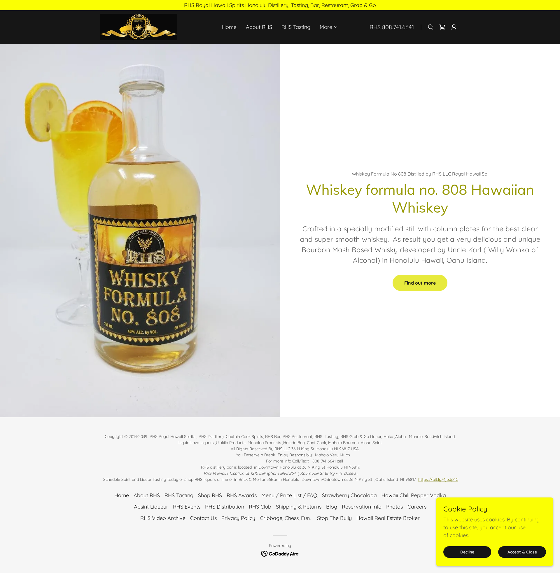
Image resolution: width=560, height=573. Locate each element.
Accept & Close (522, 552)
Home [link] (229, 27)
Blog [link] (331, 506)
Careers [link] (416, 506)
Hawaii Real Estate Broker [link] (388, 518)
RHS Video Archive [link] (163, 518)
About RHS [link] (259, 27)
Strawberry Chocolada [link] (349, 495)
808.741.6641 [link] (398, 27)
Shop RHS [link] (210, 495)
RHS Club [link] (260, 506)
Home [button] (121, 495)
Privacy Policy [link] (238, 518)
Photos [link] (394, 506)
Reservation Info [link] (362, 506)
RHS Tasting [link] (295, 27)
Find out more (420, 283)
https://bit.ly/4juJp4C (438, 479)
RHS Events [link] (186, 506)
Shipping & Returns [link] (298, 506)
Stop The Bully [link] (334, 518)
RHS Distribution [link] (224, 506)
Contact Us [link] (203, 518)
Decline (467, 552)
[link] (138, 26)
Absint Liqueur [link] (151, 506)
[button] (329, 27)
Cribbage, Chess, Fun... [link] (286, 518)
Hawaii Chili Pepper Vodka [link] (414, 495)
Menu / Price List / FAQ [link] (289, 495)
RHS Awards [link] (242, 495)
